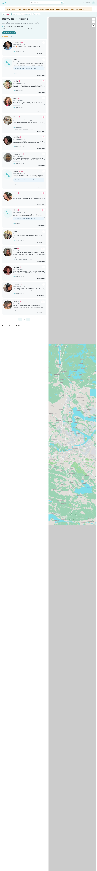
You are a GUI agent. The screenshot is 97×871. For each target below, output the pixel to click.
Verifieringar (26, 14)
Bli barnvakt (86, 2)
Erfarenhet (15, 14)
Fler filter (37, 14)
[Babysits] (6, 2)
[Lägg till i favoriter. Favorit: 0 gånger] (43, 42)
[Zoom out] (93, 21)
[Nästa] (28, 319)
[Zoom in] (93, 19)
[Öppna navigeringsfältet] (93, 2)
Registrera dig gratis (9, 32)
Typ (6, 14)
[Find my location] (93, 25)
